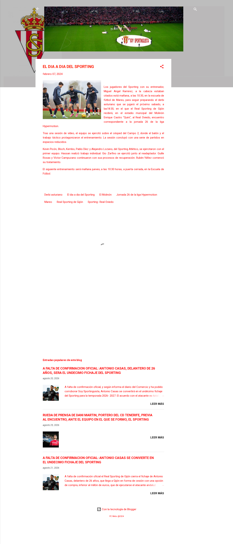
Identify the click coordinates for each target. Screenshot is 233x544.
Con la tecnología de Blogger (118, 509)
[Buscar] (195, 9)
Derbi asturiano (53, 194)
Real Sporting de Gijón (70, 202)
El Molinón (105, 194)
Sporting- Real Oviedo (101, 202)
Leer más (157, 404)
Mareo (48, 202)
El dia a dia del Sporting (81, 194)
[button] (162, 67)
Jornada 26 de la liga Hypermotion (136, 194)
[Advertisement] (186, 113)
